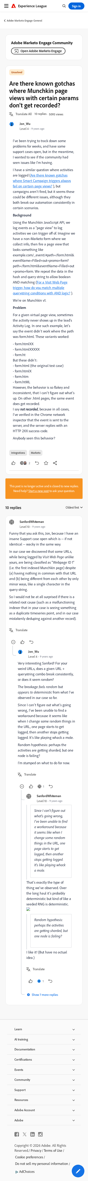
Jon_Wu (25, 124)
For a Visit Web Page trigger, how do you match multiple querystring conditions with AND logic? (41, 287)
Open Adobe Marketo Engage (41, 51)
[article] (44, 582)
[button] (24, 114)
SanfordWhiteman (32, 522)
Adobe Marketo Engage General (24, 20)
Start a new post (38, 491)
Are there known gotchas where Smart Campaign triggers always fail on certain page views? (42, 180)
